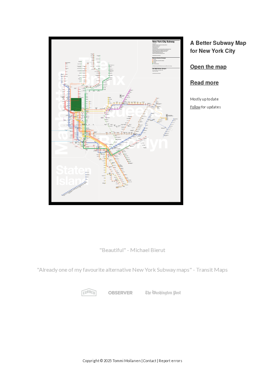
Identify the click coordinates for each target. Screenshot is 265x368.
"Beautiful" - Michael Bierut (132, 249)
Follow (195, 107)
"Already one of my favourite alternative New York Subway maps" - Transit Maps (132, 269)
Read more (204, 82)
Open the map (208, 66)
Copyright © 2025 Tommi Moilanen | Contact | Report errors (132, 360)
